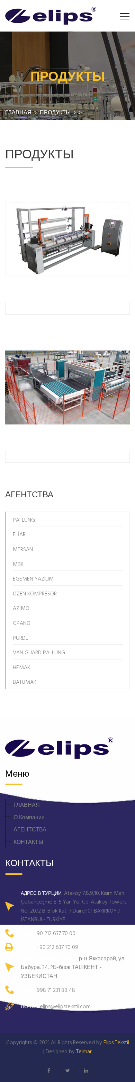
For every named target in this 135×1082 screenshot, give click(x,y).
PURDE (20, 638)
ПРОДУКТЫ (56, 112)
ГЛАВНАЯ (27, 805)
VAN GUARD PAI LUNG (39, 652)
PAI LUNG (24, 519)
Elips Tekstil (116, 1042)
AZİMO (21, 608)
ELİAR (19, 534)
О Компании (29, 817)
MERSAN (23, 549)
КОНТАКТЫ (28, 842)
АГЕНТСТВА (30, 829)
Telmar (84, 1051)
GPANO (21, 623)
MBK (18, 564)
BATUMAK (24, 682)
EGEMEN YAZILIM (33, 578)
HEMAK (21, 667)
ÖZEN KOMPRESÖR (35, 593)
